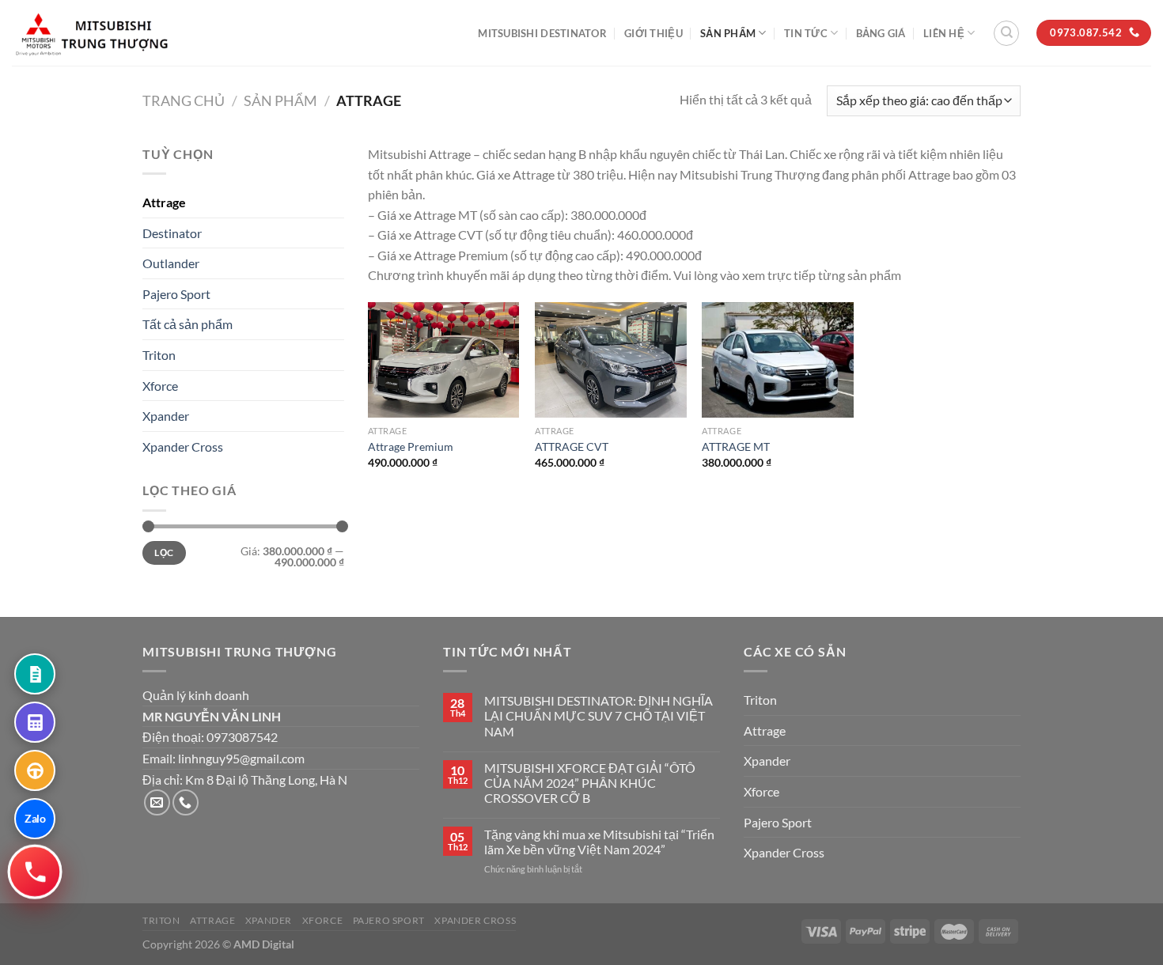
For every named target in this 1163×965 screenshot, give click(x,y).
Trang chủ (183, 100)
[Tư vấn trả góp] (34, 722)
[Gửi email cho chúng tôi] (157, 802)
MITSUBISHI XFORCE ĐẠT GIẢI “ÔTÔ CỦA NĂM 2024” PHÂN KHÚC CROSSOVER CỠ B (589, 782)
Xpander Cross (182, 446)
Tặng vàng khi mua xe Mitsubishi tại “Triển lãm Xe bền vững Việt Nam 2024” (599, 842)
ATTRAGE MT (736, 446)
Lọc (163, 552)
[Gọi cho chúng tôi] (185, 802)
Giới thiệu (653, 33)
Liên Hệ (943, 33)
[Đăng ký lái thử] (34, 770)
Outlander (170, 263)
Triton (159, 354)
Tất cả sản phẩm (187, 323)
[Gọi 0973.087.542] (34, 871)
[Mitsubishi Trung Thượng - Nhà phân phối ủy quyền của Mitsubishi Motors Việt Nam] (91, 33)
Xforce (160, 385)
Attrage (164, 202)
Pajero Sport (176, 293)
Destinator (172, 232)
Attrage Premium (410, 446)
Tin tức (806, 33)
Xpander (165, 415)
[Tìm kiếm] (1006, 33)
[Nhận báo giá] (34, 673)
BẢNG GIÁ (881, 33)
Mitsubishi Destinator (542, 33)
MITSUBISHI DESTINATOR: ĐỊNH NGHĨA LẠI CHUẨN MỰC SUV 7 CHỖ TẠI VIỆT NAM (598, 715)
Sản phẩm (728, 33)
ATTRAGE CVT (571, 446)
